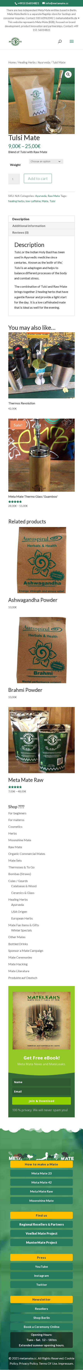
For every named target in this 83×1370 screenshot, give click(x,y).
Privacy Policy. (28, 1363)
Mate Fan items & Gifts (23, 925)
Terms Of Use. (48, 1363)
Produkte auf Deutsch (22, 977)
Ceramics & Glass (22, 892)
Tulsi (52, 201)
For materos (16, 820)
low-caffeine (33, 201)
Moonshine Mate (19, 840)
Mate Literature (18, 971)
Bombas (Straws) (19, 874)
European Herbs (22, 918)
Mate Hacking (18, 964)
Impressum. (66, 1363)
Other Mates (16, 937)
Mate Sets (15, 860)
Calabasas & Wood (23, 886)
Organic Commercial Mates (26, 853)
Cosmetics (15, 826)
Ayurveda (44, 62)
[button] (68, 74)
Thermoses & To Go (21, 867)
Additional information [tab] (28, 225)
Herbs (12, 833)
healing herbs (16, 201)
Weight (15, 165)
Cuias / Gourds (18, 881)
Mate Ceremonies (20, 957)
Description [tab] (20, 219)
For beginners (17, 813)
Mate (45, 201)
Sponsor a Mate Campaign (25, 950)
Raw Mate (54, 195)
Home (12, 62)
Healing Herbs (27, 62)
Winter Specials (21, 930)
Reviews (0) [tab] (20, 232)
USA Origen (19, 911)
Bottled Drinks (18, 944)
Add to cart (38, 178)
